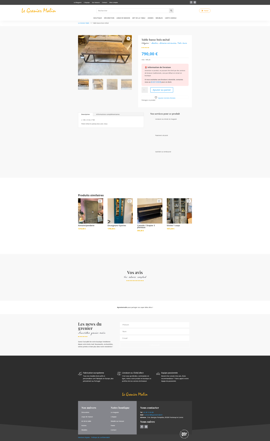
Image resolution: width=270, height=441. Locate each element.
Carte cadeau (170, 18)
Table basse (182, 43)
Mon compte (113, 2)
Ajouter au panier (162, 89)
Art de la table (138, 18)
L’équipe (87, 2)
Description (85, 114)
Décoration (109, 18)
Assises (150, 18)
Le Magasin (78, 2)
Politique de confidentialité (100, 437)
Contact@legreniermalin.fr (153, 415)
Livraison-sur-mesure (167, 43)
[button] (128, 38)
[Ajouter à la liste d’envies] (100, 201)
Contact (104, 2)
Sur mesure (96, 2)
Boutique (98, 18)
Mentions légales (84, 437)
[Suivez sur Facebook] (191, 2)
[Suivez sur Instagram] (194, 2)
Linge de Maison (123, 18)
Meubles (159, 18)
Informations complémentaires (107, 114)
